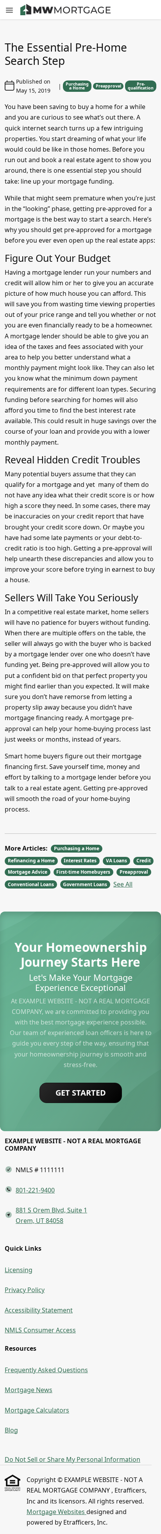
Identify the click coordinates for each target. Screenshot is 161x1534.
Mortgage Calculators (37, 1410)
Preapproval (108, 86)
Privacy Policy (25, 1289)
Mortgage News (28, 1390)
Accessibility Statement (39, 1310)
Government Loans (85, 884)
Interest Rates (80, 860)
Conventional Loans (31, 884)
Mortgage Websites (56, 1511)
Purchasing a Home (77, 86)
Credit (143, 860)
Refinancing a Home (31, 860)
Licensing (18, 1270)
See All (122, 884)
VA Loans (116, 860)
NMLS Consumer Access (40, 1330)
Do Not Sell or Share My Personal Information (72, 1459)
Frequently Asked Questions (46, 1370)
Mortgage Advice (27, 872)
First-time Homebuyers (83, 872)
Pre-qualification (141, 86)
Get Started (80, 1092)
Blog (11, 1430)
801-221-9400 (35, 1190)
